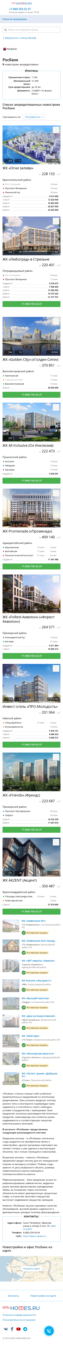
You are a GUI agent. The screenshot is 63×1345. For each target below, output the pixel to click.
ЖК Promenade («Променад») (27, 531)
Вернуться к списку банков (20, 37)
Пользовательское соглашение (19, 1320)
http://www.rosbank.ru (34, 1236)
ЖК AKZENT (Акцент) (20, 880)
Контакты (13, 1295)
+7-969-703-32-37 (20, 9)
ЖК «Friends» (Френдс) (21, 795)
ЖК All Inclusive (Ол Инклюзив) (28, 445)
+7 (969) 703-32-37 (31, 303)
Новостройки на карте (43, 1295)
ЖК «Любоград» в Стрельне (26, 259)
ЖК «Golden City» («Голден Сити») (30, 359)
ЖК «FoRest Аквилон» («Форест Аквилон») (29, 619)
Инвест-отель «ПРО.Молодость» (30, 706)
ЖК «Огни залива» (18, 168)
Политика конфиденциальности (19, 1315)
